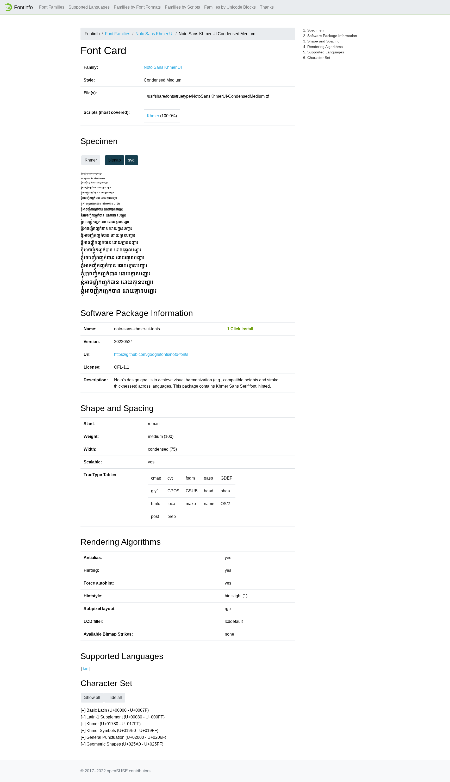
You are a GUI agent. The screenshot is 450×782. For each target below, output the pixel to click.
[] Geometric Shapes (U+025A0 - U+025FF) (122, 744)
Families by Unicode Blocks (230, 7)
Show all (92, 697)
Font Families (51, 7)
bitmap (114, 160)
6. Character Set (316, 57)
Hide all (115, 697)
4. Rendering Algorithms (323, 47)
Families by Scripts (182, 7)
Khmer (153, 116)
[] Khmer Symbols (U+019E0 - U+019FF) (119, 730)
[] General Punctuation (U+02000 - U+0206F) (123, 737)
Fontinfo (23, 7)
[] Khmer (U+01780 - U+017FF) (111, 724)
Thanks (267, 7)
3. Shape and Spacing (321, 41)
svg (131, 160)
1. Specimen (313, 30)
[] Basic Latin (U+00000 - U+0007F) (115, 710)
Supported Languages (89, 7)
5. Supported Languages (323, 52)
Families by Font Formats (137, 7)
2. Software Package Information (330, 36)
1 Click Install (240, 329)
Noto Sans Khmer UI (154, 34)
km (85, 668)
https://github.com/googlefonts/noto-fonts (151, 354)
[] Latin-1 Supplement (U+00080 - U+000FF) (123, 717)
